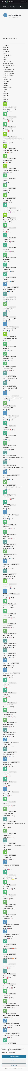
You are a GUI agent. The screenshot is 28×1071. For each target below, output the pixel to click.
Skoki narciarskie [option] (7, 87)
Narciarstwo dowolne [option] (8, 75)
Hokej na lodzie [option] (7, 61)
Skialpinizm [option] (6, 85)
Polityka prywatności (9, 1068)
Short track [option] (6, 81)
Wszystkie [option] (5, 49)
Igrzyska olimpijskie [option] (8, 63)
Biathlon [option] (5, 53)
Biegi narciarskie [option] (7, 55)
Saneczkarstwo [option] (7, 79)
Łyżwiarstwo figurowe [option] (9, 69)
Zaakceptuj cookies (14, 1056)
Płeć (4, 91)
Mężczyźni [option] (5, 99)
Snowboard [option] (6, 89)
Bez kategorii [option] (6, 51)
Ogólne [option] (5, 77)
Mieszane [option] (5, 101)
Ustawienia (14, 1065)
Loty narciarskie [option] (7, 67)
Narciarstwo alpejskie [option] (8, 73)
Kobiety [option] (5, 97)
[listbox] (14, 68)
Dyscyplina (6, 45)
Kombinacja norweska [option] (8, 65)
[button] (18, 1)
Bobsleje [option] (5, 57)
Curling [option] (5, 59)
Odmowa (14, 1061)
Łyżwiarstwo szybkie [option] (8, 71)
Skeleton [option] (5, 83)
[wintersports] (7, 1)
